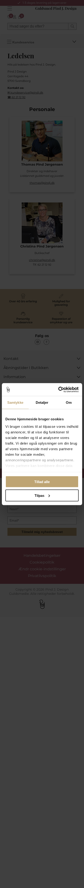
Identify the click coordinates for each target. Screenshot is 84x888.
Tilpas (39, 495)
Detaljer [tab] (42, 402)
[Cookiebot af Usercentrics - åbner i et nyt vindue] (59, 390)
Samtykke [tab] (15, 402)
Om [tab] (69, 402)
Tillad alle (42, 482)
